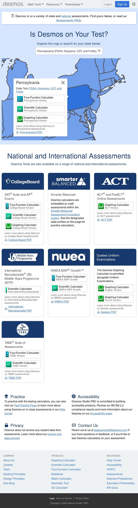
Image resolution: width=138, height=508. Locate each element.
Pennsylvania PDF (31, 132)
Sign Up (122, 4)
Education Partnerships (121, 483)
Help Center (114, 460)
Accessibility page (101, 413)
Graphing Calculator (63, 460)
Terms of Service (64, 498)
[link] (63, 82)
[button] (36, 4)
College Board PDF (20, 240)
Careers (8, 465)
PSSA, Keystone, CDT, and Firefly (39, 89)
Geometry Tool (60, 483)
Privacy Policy (82, 498)
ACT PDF (106, 220)
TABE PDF (15, 378)
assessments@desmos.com (110, 430)
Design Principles (14, 478)
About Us (8, 460)
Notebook (57, 474)
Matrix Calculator (61, 478)
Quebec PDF (108, 312)
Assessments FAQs (68, 20)
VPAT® (111, 469)
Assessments (115, 474)
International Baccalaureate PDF (20, 308)
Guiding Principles (14, 474)
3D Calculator (59, 488)
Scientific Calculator (63, 465)
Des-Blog (9, 483)
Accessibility (114, 465)
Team (6, 469)
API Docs (112, 488)
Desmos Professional (119, 478)
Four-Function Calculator (66, 469)
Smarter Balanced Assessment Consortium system (65, 214)
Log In (108, 4)
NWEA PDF (62, 301)
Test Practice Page (25, 405)
